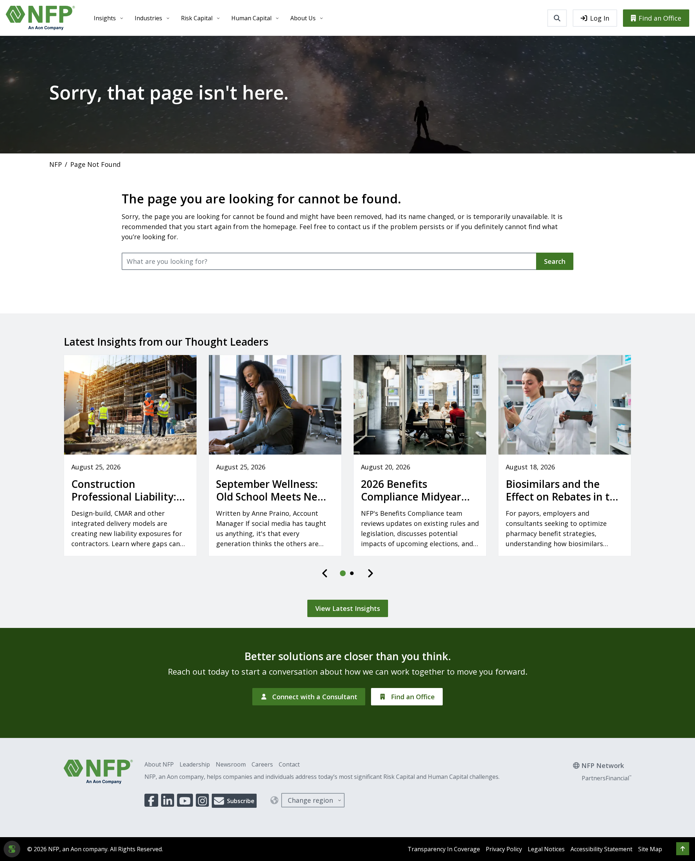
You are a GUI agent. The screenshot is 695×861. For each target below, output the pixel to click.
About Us (303, 18)
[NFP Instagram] (202, 800)
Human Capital (251, 18)
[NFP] (40, 18)
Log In (599, 18)
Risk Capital (196, 18)
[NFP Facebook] (151, 800)
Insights (105, 18)
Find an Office (660, 18)
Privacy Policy (504, 849)
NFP (55, 164)
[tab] (343, 573)
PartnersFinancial (606, 778)
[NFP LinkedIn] (167, 800)
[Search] (557, 18)
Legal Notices (546, 849)
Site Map (650, 849)
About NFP (159, 764)
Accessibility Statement (601, 849)
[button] (682, 848)
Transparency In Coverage (444, 849)
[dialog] (12, 849)
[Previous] (325, 573)
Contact (289, 764)
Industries (148, 18)
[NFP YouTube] (185, 800)
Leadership (195, 764)
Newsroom (231, 764)
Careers (262, 764)
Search (554, 261)
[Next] (370, 573)
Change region (310, 800)
